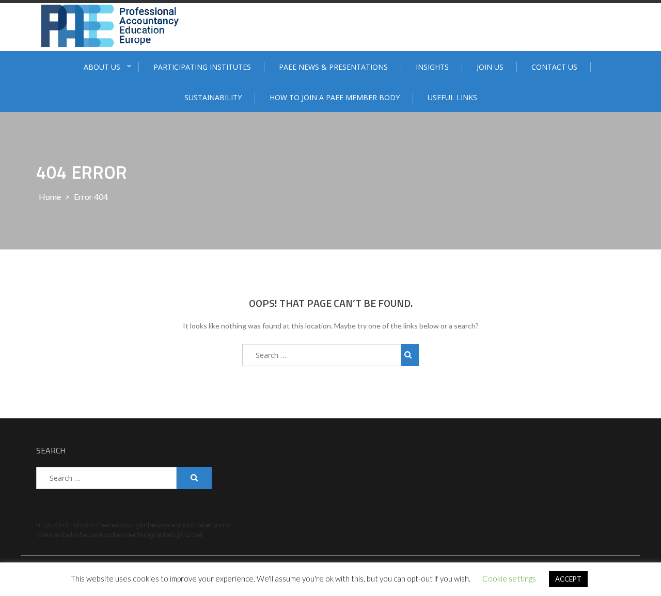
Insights (432, 67)
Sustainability (213, 97)
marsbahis (63, 535)
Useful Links (452, 97)
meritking (138, 535)
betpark (91, 535)
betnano (111, 525)
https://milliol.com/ (67, 525)
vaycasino (173, 525)
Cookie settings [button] (509, 578)
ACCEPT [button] (568, 579)
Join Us (490, 67)
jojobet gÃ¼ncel (178, 535)
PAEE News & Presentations (333, 67)
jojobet (113, 535)
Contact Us (554, 67)
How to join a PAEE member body (335, 97)
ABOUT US (102, 67)
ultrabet (200, 525)
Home (50, 196)
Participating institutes (202, 67)
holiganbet (141, 525)
